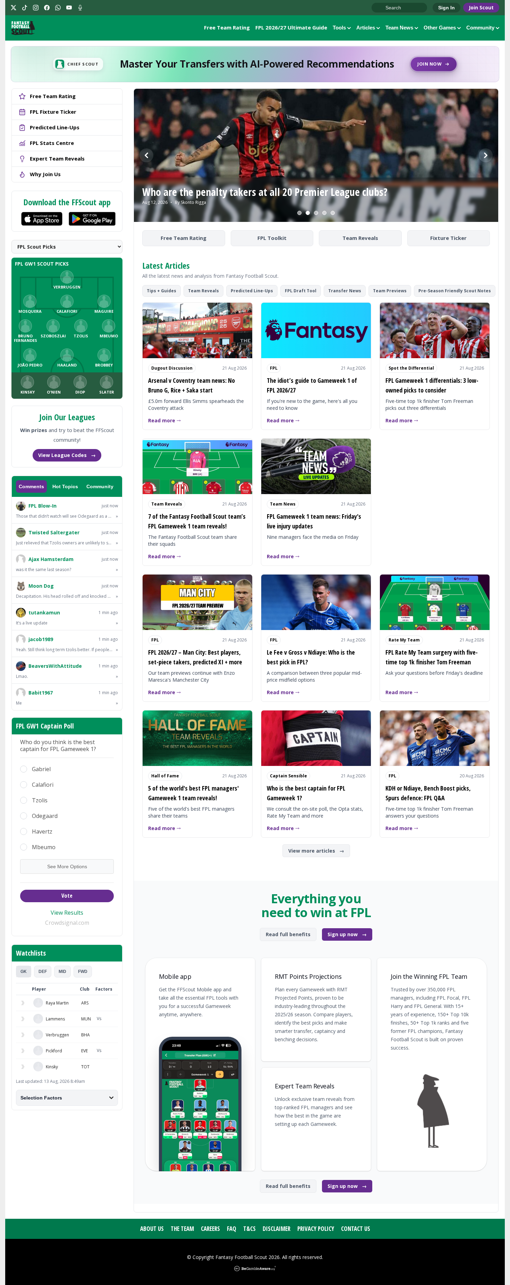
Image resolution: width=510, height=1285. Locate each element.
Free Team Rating (227, 27)
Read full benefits (288, 934)
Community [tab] (99, 486)
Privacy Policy (315, 1229)
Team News (399, 28)
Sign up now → (347, 934)
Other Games (440, 28)
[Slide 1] (299, 213)
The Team (182, 1229)
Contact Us (355, 1229)
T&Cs (249, 1229)
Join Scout (481, 7)
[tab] (23, 971)
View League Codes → (67, 455)
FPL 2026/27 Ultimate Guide (291, 27)
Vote (67, 895)
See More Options (67, 866)
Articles (365, 28)
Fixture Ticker (448, 237)
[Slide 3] (316, 213)
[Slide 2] (308, 213)
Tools (339, 28)
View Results (67, 912)
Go (380, 8)
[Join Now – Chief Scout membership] (255, 64)
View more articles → (316, 850)
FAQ (231, 1229)
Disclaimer (276, 1229)
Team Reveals (360, 237)
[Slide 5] (333, 213)
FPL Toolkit (272, 237)
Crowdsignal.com (67, 922)
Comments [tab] (31, 486)
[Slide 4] (324, 213)
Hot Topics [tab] (65, 486)
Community (480, 28)
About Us (152, 1229)
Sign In (446, 7)
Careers (210, 1229)
